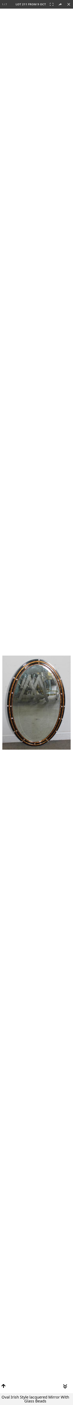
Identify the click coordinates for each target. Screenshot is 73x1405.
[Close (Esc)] (68, 4)
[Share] (60, 4)
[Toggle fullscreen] (51, 4)
